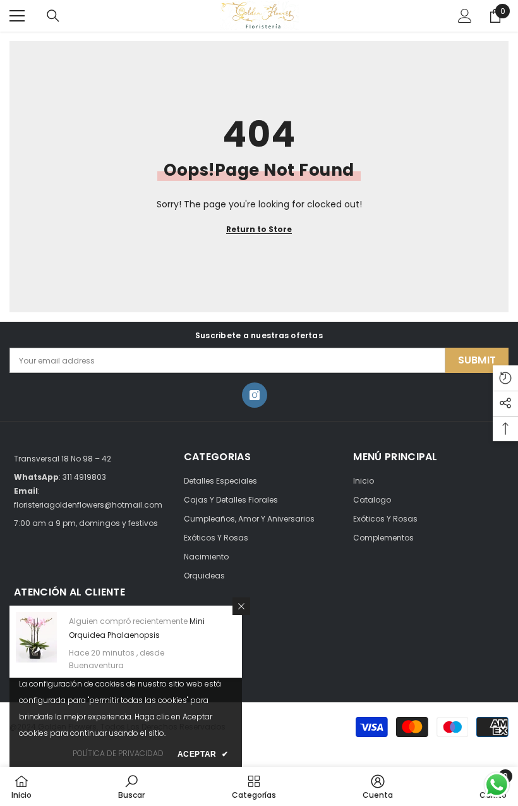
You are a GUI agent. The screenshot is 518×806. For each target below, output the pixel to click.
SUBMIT (477, 360)
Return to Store (259, 229)
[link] (131, 786)
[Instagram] (254, 395)
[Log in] (465, 16)
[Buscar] (53, 15)
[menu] (17, 15)
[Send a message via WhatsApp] (497, 785)
